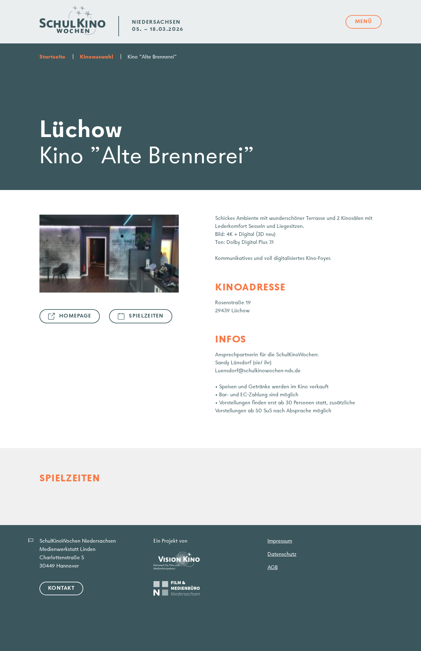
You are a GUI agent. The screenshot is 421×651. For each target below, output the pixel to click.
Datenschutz (282, 554)
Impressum (280, 541)
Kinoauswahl (96, 57)
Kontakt (61, 588)
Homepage (75, 316)
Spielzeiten (146, 316)
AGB (273, 568)
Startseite (52, 57)
